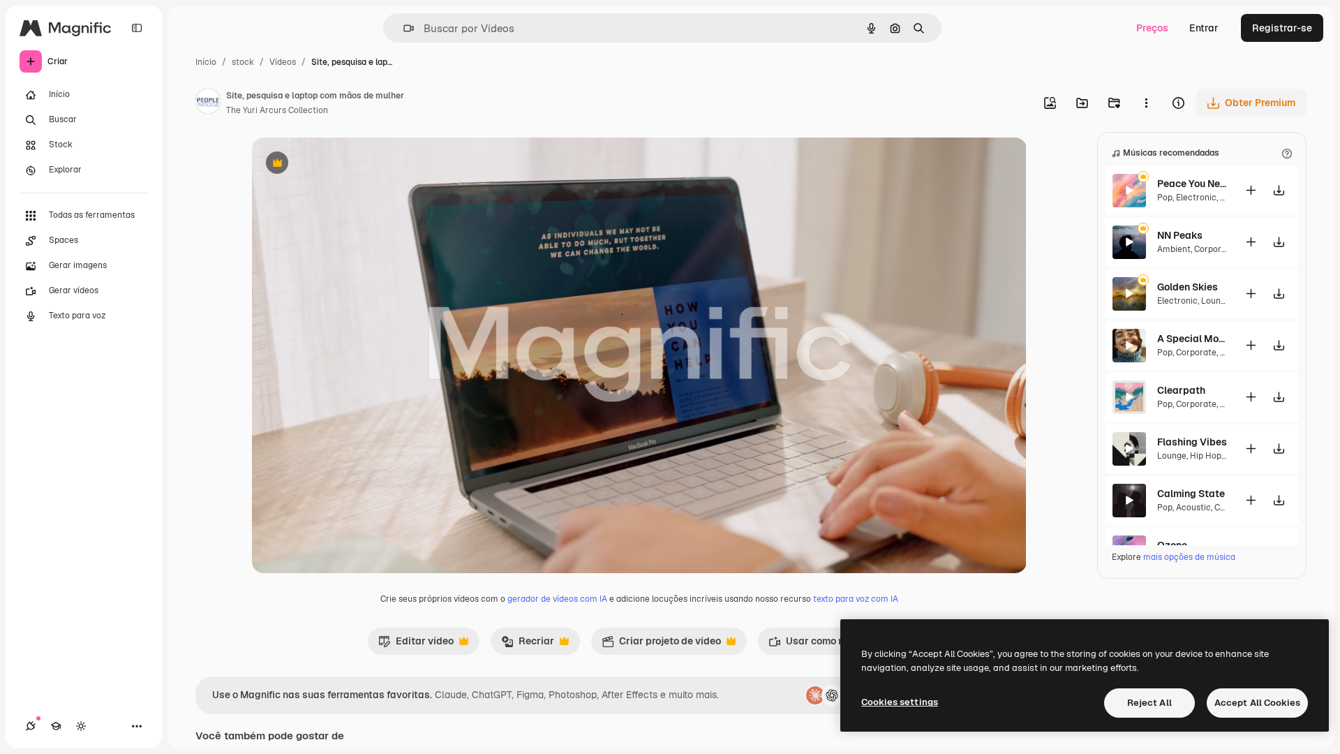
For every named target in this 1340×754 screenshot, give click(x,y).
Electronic (1196, 197)
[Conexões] (31, 726)
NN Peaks (1180, 235)
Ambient (1174, 249)
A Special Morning (1192, 338)
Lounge (1215, 300)
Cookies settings (899, 702)
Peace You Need (1192, 183)
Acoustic (1193, 507)
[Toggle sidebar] (137, 28)
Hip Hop (1205, 455)
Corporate (1214, 249)
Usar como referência (827, 644)
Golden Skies (1187, 287)
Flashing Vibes (1192, 442)
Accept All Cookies (1257, 703)
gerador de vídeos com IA (557, 599)
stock (243, 62)
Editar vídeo (416, 644)
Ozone (1172, 545)
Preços (1152, 28)
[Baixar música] (1278, 190)
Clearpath (1181, 390)
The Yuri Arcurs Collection (277, 110)
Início (205, 62)
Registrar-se (1282, 28)
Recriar (527, 644)
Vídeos (282, 62)
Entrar (1204, 28)
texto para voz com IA (855, 599)
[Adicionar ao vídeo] (1250, 190)
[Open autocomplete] (403, 28)
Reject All (1149, 703)
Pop (1164, 197)
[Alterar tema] (81, 726)
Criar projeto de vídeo (661, 644)
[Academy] (56, 726)
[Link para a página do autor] (208, 103)
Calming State (1191, 493)
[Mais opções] (1146, 103)
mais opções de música (1189, 557)
